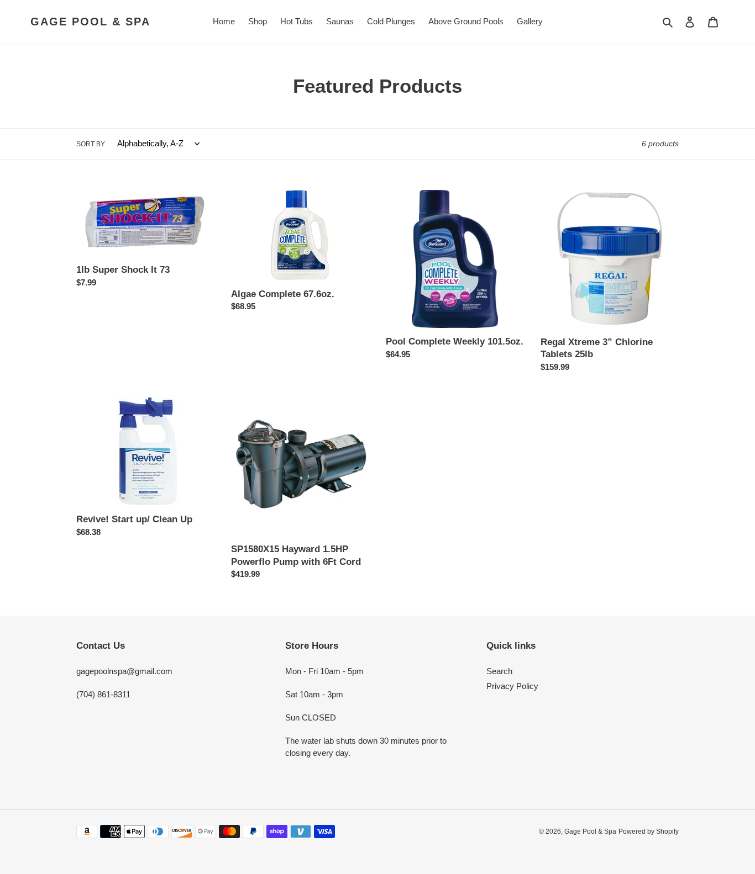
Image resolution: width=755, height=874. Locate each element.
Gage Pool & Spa (90, 21)
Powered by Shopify (648, 831)
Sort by (90, 144)
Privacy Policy (512, 686)
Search (499, 671)
